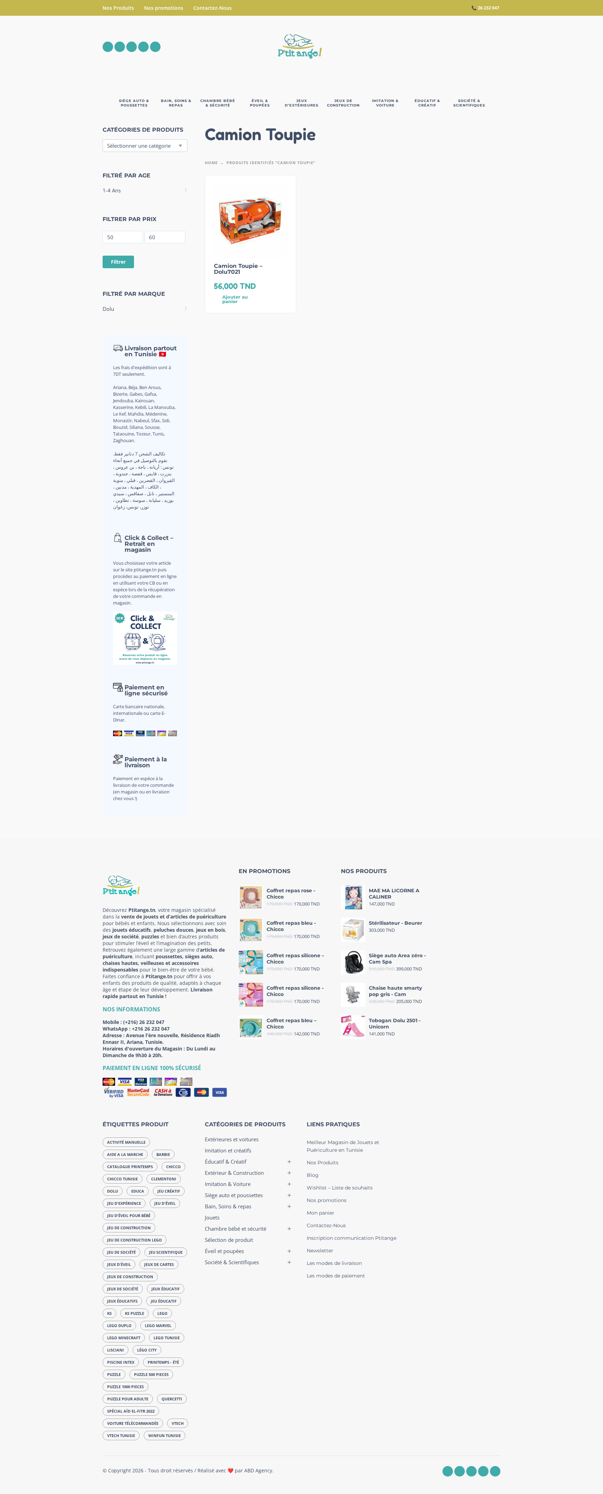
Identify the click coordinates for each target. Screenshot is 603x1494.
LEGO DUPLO (119, 1325)
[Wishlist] (436, 46)
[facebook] (108, 47)
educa (137, 1191)
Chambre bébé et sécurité (235, 1228)
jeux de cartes (159, 1264)
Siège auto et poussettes (234, 1195)
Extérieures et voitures (232, 1139)
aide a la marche (125, 1154)
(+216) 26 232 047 (143, 1022)
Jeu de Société (121, 1252)
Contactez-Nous (212, 8)
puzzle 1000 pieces (125, 1386)
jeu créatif (168, 1191)
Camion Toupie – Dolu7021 (238, 269)
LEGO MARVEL (158, 1325)
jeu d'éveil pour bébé (128, 1215)
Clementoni (163, 1178)
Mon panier (320, 1213)
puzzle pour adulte (127, 1398)
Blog (313, 1175)
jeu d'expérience (124, 1203)
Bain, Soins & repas (228, 1206)
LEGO (162, 1313)
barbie (163, 1154)
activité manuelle (126, 1142)
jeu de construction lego (134, 1240)
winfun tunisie (164, 1435)
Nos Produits (118, 8)
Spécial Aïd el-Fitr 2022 (131, 1411)
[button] (456, 46)
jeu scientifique (166, 1252)
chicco (173, 1166)
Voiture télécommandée (132, 1423)
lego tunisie (167, 1337)
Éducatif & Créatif (225, 1161)
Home (211, 162)
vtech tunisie (121, 1435)
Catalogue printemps (130, 1166)
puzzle (114, 1374)
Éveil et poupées (224, 1251)
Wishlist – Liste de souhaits (340, 1188)
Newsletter (320, 1250)
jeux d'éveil (119, 1264)
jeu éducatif (164, 1301)
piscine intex (120, 1362)
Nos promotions (163, 8)
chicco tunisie (122, 1178)
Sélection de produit (229, 1240)
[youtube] (143, 47)
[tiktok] (155, 47)
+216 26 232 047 (151, 1028)
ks (109, 1313)
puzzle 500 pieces (151, 1374)
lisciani (115, 1350)
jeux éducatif (165, 1288)
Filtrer (118, 261)
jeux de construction (130, 1276)
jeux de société (122, 1288)
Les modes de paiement (336, 1276)
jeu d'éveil (165, 1203)
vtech (178, 1423)
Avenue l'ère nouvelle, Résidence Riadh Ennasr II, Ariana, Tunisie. (161, 1038)
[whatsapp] (131, 47)
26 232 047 (488, 8)
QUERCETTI (172, 1398)
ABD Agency (258, 1470)
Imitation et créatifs (228, 1150)
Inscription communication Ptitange (351, 1238)
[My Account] (475, 46)
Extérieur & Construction (234, 1173)
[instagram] (119, 47)
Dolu (108, 309)
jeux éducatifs (122, 1301)
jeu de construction (129, 1227)
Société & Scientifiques (232, 1262)
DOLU (112, 1191)
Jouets (212, 1217)
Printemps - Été (163, 1362)
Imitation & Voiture (228, 1184)
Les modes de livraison (334, 1263)
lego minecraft (123, 1337)
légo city (147, 1350)
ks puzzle (134, 1313)
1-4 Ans (112, 190)
